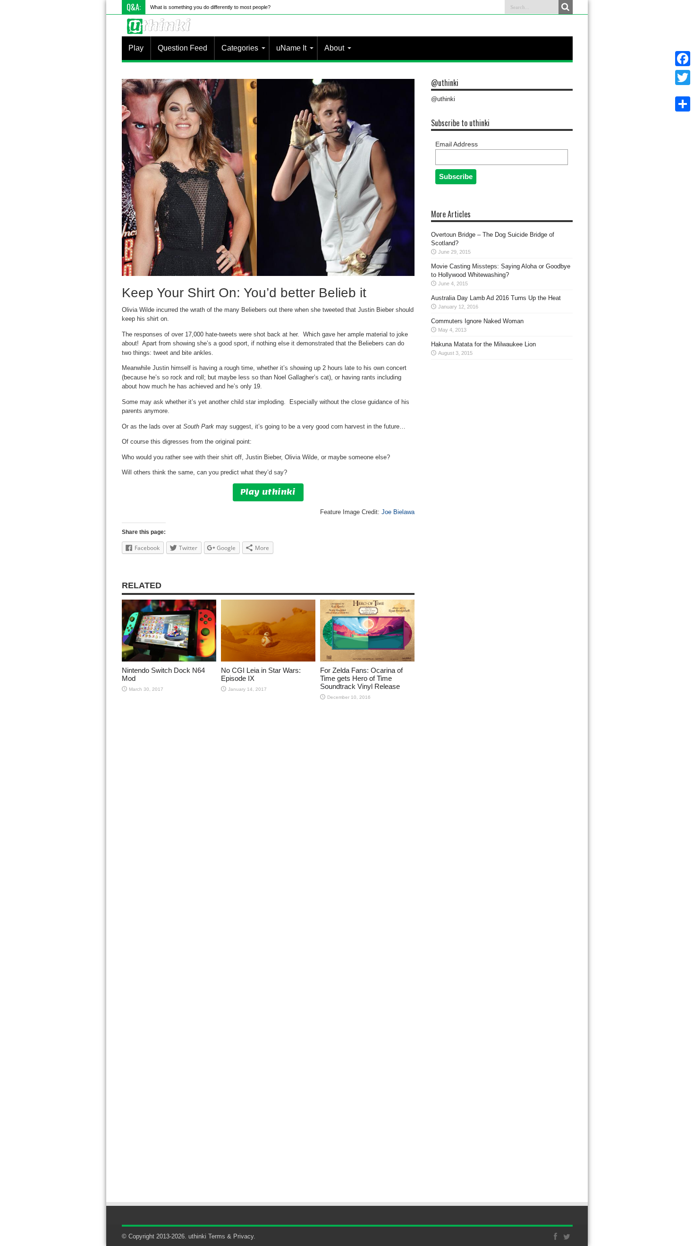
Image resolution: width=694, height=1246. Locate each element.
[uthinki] (160, 33)
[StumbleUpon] (682, 93)
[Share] (682, 104)
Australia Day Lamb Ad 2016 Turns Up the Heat (496, 297)
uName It (291, 48)
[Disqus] (268, 831)
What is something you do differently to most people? (210, 7)
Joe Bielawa (398, 512)
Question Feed (182, 48)
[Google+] (682, 89)
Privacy (243, 1236)
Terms (216, 1236)
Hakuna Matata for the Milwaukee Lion (483, 344)
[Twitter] (682, 77)
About (334, 48)
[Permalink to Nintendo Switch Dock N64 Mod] (169, 659)
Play (136, 48)
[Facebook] (682, 58)
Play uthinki (268, 492)
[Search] (566, 7)
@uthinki (444, 82)
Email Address (456, 144)
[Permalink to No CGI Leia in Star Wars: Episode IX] (268, 659)
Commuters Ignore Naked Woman (477, 321)
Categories (239, 48)
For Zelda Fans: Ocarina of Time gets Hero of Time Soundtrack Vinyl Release (361, 678)
